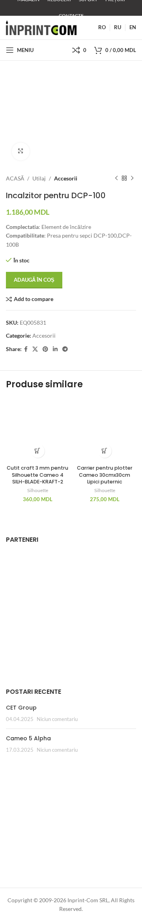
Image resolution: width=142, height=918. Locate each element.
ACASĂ (15, 178)
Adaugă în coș (34, 280)
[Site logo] (41, 27)
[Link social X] (35, 349)
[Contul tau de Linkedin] (55, 349)
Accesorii (65, 178)
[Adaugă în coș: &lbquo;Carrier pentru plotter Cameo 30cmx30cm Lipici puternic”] (105, 451)
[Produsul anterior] (116, 178)
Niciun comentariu (57, 719)
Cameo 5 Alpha (28, 738)
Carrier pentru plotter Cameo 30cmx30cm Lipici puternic (105, 475)
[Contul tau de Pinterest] (45, 349)
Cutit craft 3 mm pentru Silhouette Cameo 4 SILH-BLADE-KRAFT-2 (37, 475)
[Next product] (132, 178)
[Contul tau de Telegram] (65, 349)
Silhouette (37, 490)
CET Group (21, 708)
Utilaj (39, 178)
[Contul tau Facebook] (26, 349)
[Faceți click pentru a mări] (21, 151)
